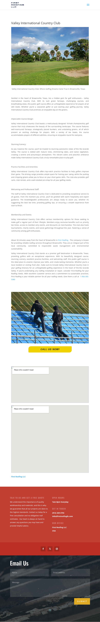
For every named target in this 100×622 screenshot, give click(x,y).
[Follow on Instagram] (56, 548)
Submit (82, 601)
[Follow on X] (50, 548)
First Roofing (63, 240)
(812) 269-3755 (58, 513)
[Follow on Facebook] (43, 548)
